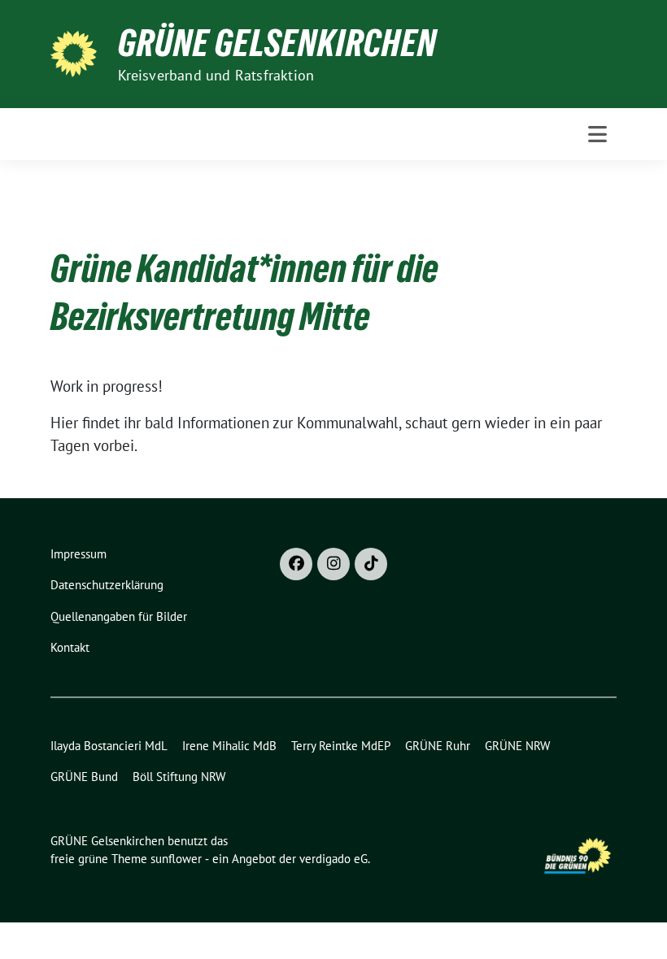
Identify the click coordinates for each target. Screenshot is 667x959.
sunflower (176, 858)
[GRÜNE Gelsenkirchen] (77, 52)
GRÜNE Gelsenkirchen (277, 43)
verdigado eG (333, 858)
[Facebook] (296, 564)
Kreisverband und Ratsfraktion (216, 75)
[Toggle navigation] (597, 134)
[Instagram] (333, 564)
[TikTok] (371, 564)
